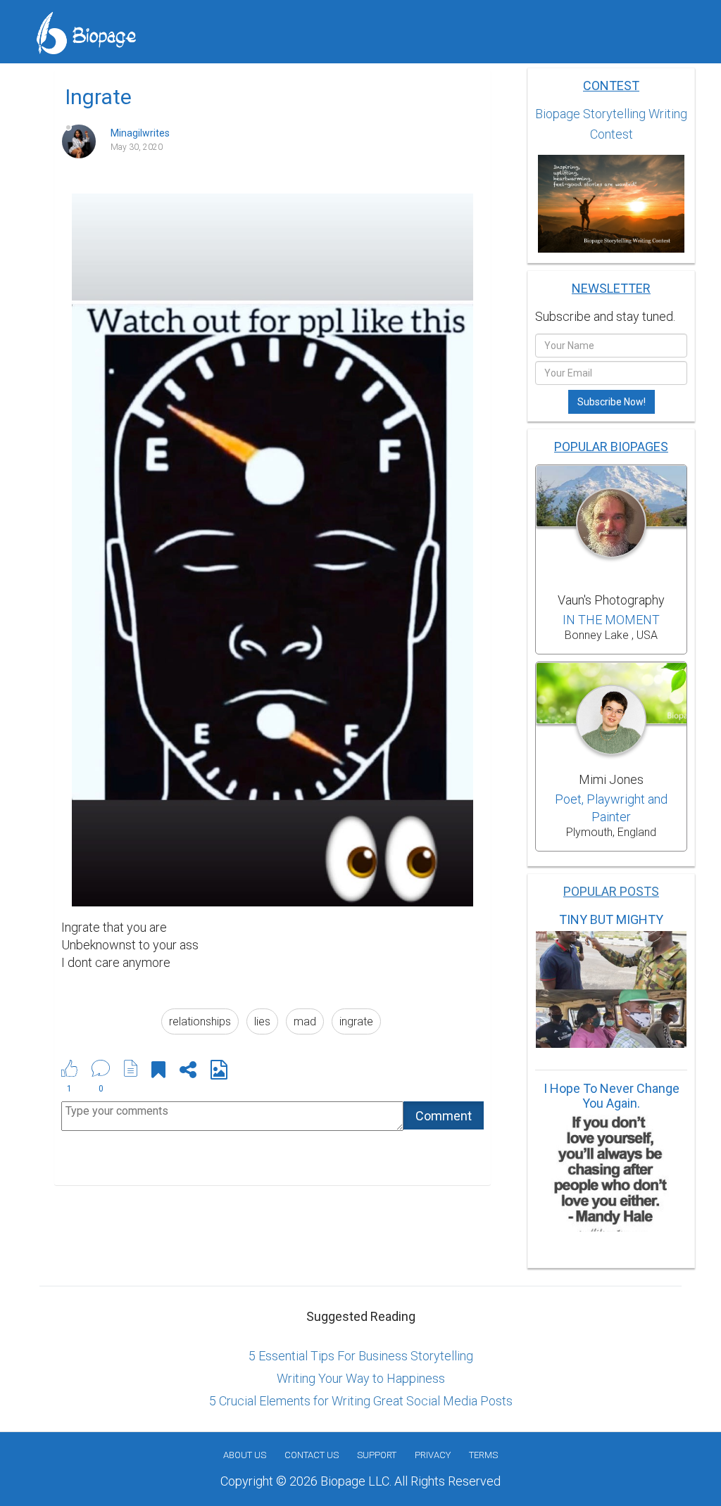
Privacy (433, 1455)
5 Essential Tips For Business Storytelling (361, 1355)
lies (262, 1021)
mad (305, 1021)
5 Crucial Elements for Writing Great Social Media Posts (361, 1400)
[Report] (131, 1068)
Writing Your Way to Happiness (361, 1378)
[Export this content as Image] (219, 1072)
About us (244, 1455)
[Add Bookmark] (158, 1072)
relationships (200, 1021)
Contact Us (311, 1455)
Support (376, 1455)
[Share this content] (188, 1072)
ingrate (356, 1021)
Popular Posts (611, 891)
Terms (483, 1455)
